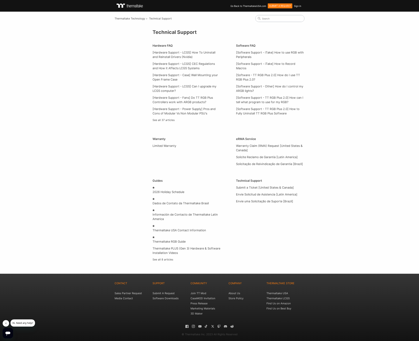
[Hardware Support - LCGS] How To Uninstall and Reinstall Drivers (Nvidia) (184, 55)
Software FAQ (245, 45)
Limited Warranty (164, 145)
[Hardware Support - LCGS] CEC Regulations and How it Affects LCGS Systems (184, 66)
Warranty (159, 139)
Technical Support (160, 18)
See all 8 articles (163, 259)
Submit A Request (164, 293)
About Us (234, 293)
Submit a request (280, 5)
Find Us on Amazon (278, 303)
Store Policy (236, 298)
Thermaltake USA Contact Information (179, 230)
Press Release (199, 303)
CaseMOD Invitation (203, 298)
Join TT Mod (198, 293)
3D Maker (197, 313)
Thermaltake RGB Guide (169, 241)
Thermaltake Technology (130, 18)
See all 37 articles (164, 120)
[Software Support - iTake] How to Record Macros (265, 66)
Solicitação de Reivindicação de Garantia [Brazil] (269, 164)
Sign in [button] (297, 6)
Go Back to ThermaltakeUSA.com (248, 6)
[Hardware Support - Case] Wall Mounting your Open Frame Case (185, 77)
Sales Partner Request (128, 293)
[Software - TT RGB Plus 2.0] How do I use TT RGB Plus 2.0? (268, 77)
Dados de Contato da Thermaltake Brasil (181, 203)
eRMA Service (246, 139)
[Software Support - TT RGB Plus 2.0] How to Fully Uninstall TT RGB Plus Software (268, 111)
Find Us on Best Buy (278, 308)
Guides (158, 180)
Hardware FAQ (163, 45)
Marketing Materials (203, 308)
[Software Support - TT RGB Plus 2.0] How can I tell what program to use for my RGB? (269, 100)
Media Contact (124, 298)
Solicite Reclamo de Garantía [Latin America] (267, 157)
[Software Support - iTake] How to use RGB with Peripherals (270, 55)
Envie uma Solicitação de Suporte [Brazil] (264, 201)
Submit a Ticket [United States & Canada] (265, 187)
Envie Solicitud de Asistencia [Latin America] (266, 194)
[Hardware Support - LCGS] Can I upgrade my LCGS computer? (184, 88)
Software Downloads (166, 298)
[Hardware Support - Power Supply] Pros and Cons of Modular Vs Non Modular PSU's (184, 111)
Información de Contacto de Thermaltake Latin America (185, 217)
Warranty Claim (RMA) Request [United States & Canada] (269, 148)
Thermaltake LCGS (278, 298)
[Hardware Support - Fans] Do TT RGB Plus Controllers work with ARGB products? (183, 100)
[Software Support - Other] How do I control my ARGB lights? (269, 88)
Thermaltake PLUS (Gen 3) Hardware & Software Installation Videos (186, 251)
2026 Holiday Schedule (168, 192)
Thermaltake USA (277, 293)
